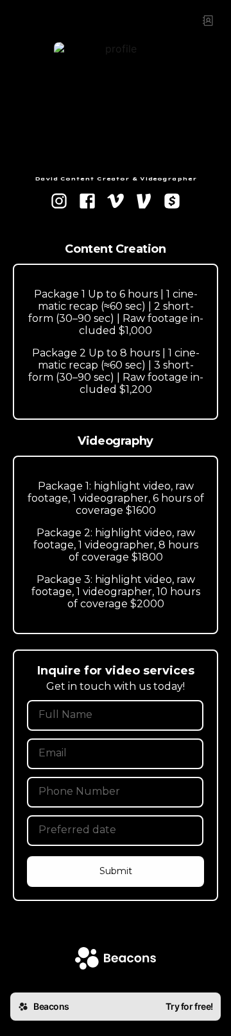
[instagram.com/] (59, 202)
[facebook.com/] (87, 202)
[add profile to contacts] (208, 20)
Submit (115, 871)
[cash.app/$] (172, 202)
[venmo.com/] (144, 202)
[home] (115, 959)
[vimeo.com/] (115, 202)
